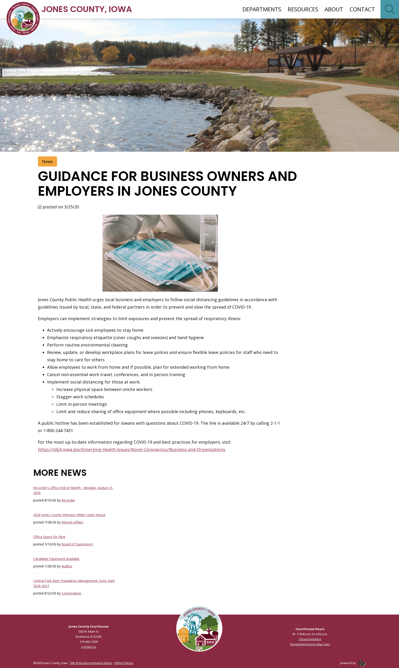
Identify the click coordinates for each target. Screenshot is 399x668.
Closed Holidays (310, 639)
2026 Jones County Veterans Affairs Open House (69, 515)
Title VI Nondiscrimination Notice (91, 663)
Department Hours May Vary (310, 644)
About (334, 9)
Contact (362, 9)
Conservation (71, 593)
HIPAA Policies (123, 663)
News (47, 161)
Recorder (68, 500)
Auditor (66, 566)
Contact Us (88, 647)
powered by (348, 663)
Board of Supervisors (77, 544)
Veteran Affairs (72, 522)
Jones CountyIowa (87, 9)
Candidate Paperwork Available (56, 559)
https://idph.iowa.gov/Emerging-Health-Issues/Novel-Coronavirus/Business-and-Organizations (131, 449)
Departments (261, 9)
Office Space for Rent (49, 537)
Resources (303, 9)
